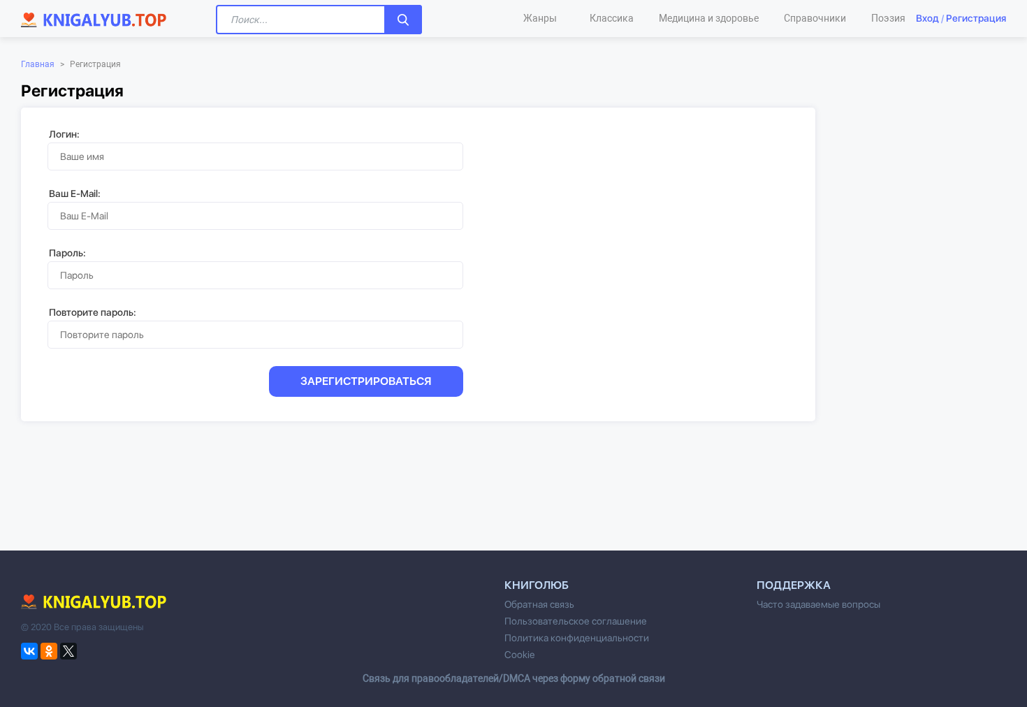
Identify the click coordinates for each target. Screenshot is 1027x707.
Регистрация (976, 18)
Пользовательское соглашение (575, 621)
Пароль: (67, 252)
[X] (68, 651)
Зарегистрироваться (366, 381)
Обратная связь (539, 604)
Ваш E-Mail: (75, 193)
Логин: (64, 134)
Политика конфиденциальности (576, 637)
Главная (37, 64)
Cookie (519, 654)
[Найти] (403, 19)
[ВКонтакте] (29, 651)
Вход (927, 18)
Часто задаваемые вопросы (818, 604)
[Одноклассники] (49, 651)
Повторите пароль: (92, 312)
